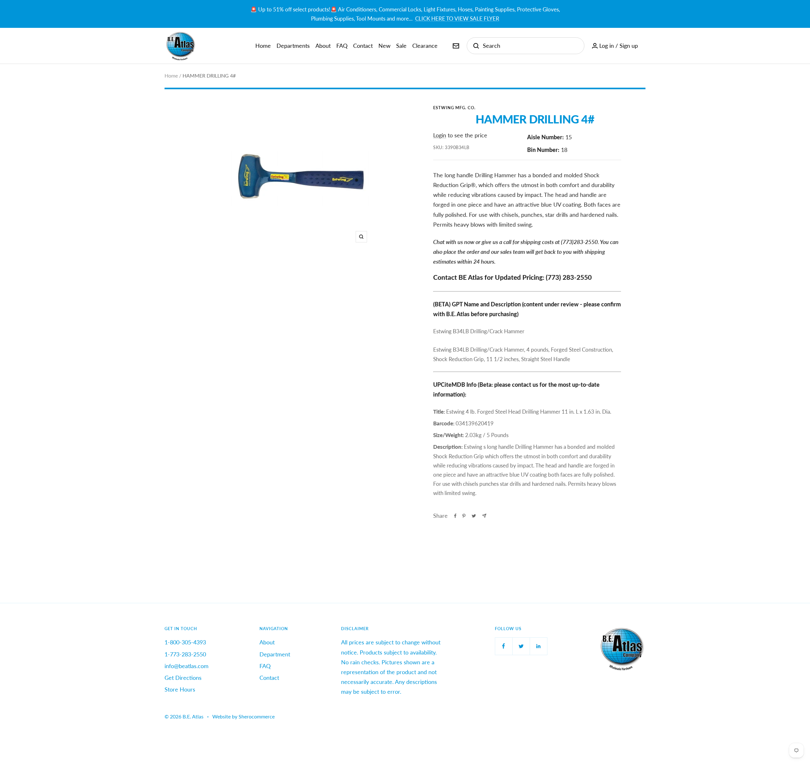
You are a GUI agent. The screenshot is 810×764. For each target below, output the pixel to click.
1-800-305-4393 (185, 642)
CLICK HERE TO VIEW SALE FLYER (457, 18)
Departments (293, 45)
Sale (401, 45)
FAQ (341, 45)
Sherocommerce (257, 716)
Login (439, 135)
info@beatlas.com (187, 665)
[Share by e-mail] (484, 516)
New (384, 45)
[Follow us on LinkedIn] (538, 646)
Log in (606, 45)
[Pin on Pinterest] (463, 516)
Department (274, 654)
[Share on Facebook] (455, 516)
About (323, 45)
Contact (363, 45)
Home (263, 45)
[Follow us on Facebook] (503, 646)
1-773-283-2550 (185, 654)
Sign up (629, 45)
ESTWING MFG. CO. (454, 107)
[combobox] (530, 46)
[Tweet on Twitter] (474, 516)
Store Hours (180, 689)
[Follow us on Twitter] (521, 646)
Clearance (425, 45)
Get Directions (183, 677)
